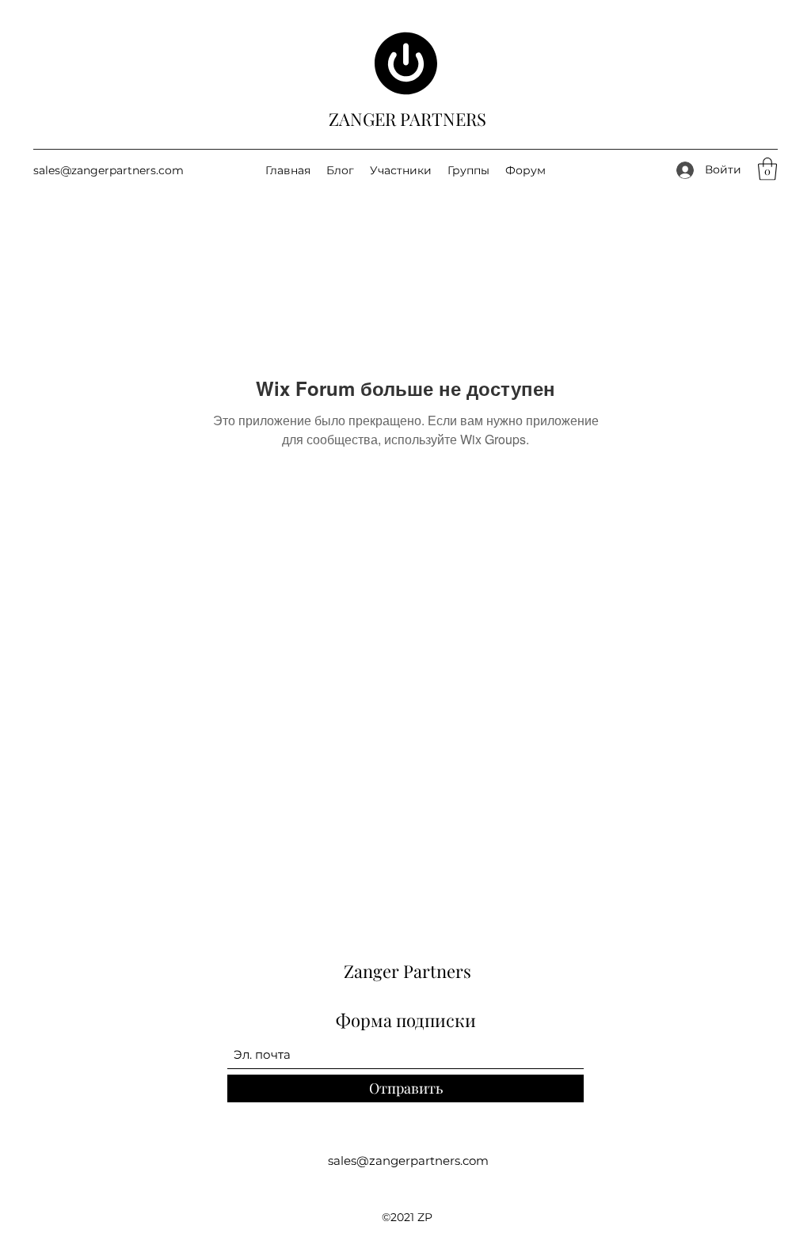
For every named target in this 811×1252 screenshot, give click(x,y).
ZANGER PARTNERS (407, 119)
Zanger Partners (407, 971)
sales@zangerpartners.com (108, 170)
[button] (767, 169)
